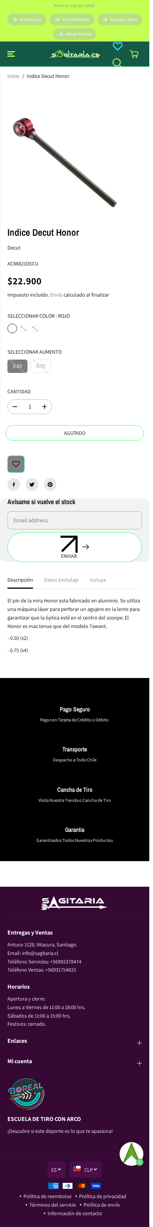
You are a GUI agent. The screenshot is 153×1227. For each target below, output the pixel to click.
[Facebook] (13, 484)
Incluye (98, 579)
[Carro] (134, 54)
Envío (56, 294)
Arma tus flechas (75, 19)
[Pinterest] (50, 484)
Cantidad (19, 391)
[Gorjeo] (32, 484)
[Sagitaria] (74, 54)
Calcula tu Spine (123, 19)
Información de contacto (75, 1213)
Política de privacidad (102, 1196)
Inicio (13, 75)
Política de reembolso (47, 1196)
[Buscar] (117, 62)
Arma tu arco (31, 19)
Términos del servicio (52, 1204)
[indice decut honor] (67, 153)
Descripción (20, 579)
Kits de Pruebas (78, 33)
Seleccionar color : (38, 315)
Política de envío (102, 1204)
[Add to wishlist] (16, 464)
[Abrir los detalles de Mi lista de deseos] (117, 46)
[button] (11, 54)
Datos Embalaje (61, 579)
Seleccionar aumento (34, 351)
